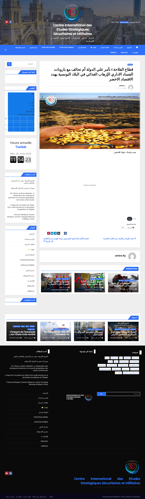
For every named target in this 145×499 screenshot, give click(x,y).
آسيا (121, 358)
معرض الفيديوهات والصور (131, 373)
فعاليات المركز (105, 47)
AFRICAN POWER (48, 47)
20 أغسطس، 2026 (96, 338)
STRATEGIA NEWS (66, 47)
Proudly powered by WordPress (111, 497)
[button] (6, 50)
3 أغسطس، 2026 (28, 338)
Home (51, 497)
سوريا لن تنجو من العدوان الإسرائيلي (22, 188)
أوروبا (116, 361)
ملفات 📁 (93, 47)
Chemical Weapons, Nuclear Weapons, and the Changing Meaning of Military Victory (20, 217)
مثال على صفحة (10, 497)
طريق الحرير (134, 369)
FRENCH (113, 52)
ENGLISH (124, 52)
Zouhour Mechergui (92, 289)
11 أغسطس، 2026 (62, 338)
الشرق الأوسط (126, 329)
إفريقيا (134, 280)
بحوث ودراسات (128, 280)
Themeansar (136, 497)
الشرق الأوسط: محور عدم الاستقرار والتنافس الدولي (124, 333)
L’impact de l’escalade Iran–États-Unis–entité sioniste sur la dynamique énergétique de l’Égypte (20, 207)
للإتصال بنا (135, 52)
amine (121, 86)
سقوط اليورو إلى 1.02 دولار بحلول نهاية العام (92, 282)
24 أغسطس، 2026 (130, 338)
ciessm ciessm (115, 338)
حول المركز (101, 365)
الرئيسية (129, 47)
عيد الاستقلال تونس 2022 (39, 497)
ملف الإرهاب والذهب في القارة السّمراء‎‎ (118, 238)
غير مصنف (126, 369)
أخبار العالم (133, 329)
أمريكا (27, 326)
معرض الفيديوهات (20, 47)
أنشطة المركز (82, 47)
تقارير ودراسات (118, 47)
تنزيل (129, 219)
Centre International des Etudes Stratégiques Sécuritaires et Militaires (72, 29)
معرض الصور (33, 47)
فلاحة (134, 219)
